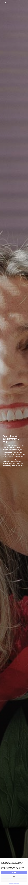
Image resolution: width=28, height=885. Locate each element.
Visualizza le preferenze (14, 880)
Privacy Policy (16, 883)
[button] (26, 859)
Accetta (14, 872)
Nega (14, 876)
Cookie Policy (11, 883)
